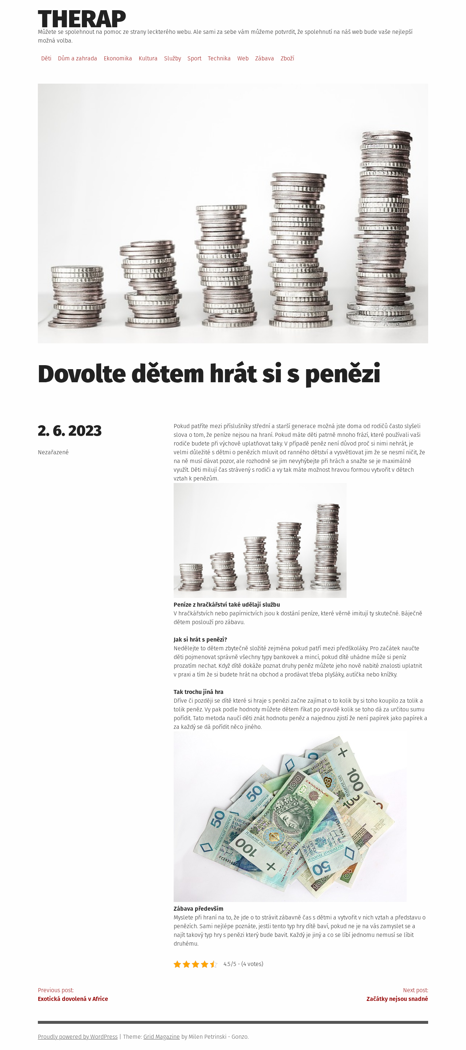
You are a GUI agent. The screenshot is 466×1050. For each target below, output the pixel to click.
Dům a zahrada (77, 58)
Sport (194, 58)
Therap (82, 19)
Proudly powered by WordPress (78, 1036)
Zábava (264, 58)
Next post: (397, 994)
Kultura (148, 58)
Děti (46, 58)
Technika (219, 58)
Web (243, 58)
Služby (172, 58)
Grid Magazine (161, 1036)
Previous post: (73, 994)
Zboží (287, 58)
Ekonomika (118, 58)
